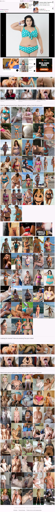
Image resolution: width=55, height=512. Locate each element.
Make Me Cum (31, 59)
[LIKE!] (0, 11)
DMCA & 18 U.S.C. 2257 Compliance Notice (34, 510)
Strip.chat (30, 63)
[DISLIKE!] (5, 11)
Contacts (15, 510)
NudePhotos (27, 1)
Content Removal (22, 510)
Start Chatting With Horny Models (31, 5)
